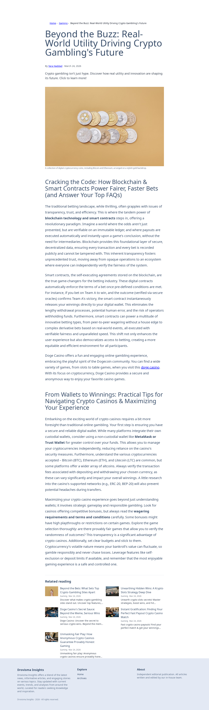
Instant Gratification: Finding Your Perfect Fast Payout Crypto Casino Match (142, 613)
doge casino (150, 367)
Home (53, 23)
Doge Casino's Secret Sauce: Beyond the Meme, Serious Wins (80, 611)
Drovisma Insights (55, 6)
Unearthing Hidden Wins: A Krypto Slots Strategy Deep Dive (142, 590)
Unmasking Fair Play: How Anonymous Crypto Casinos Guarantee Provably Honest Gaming (77, 640)
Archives (82, 678)
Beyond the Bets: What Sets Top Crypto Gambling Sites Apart (79, 590)
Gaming (63, 23)
